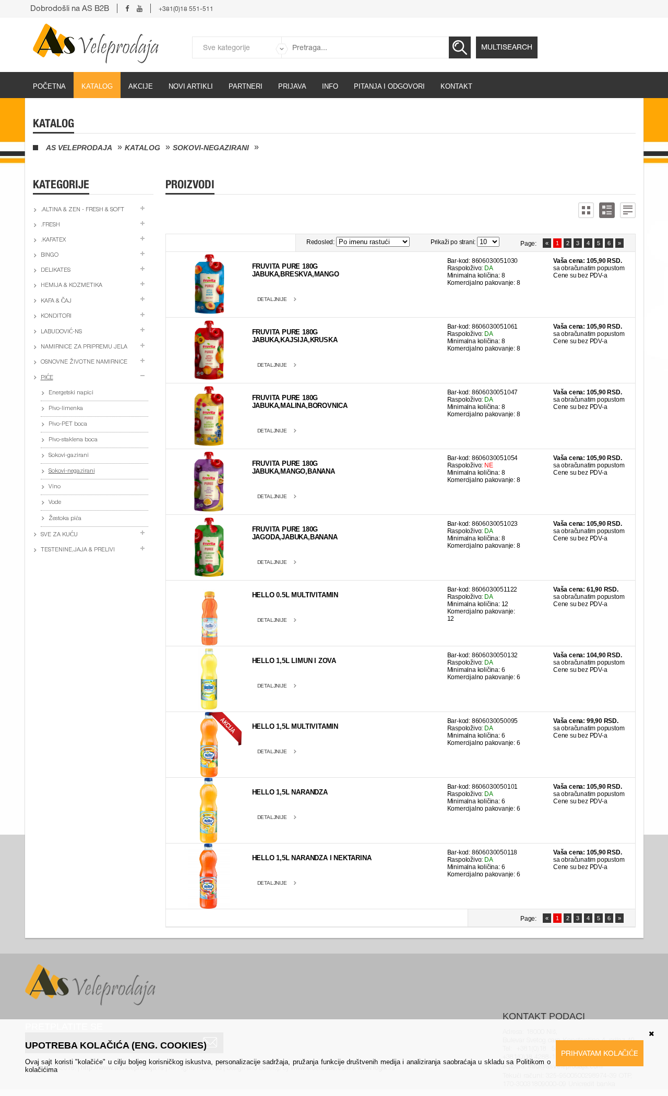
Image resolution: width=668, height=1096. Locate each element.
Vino (55, 487)
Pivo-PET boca (68, 424)
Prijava (292, 86)
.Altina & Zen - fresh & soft (82, 210)
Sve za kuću (59, 535)
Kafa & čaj (56, 301)
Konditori (56, 316)
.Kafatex (53, 240)
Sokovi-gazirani (69, 456)
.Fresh (50, 225)
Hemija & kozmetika (71, 285)
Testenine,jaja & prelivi (78, 550)
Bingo (49, 255)
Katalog (97, 86)
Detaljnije (272, 299)
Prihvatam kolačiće (599, 1053)
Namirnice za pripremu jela (84, 347)
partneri (246, 86)
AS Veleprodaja (79, 147)
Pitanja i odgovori (389, 86)
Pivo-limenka (66, 409)
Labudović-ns (61, 332)
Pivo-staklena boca (73, 440)
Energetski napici (71, 393)
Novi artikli (191, 86)
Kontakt (456, 86)
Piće (47, 378)
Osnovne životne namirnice (84, 362)
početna (49, 86)
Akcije (140, 86)
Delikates (55, 270)
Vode (55, 502)
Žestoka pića (65, 519)
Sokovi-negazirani (211, 147)
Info (330, 86)
